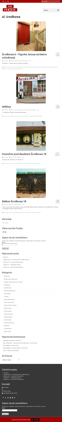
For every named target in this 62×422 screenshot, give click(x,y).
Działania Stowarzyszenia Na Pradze (13, 282)
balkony (7, 212)
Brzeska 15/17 (15, 345)
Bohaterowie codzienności (10, 279)
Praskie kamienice (17, 60)
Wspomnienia (7, 331)
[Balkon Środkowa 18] (31, 183)
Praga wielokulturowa (9, 299)
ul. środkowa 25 (32, 116)
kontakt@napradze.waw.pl (10, 393)
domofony (8, 163)
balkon (4, 212)
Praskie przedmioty (9, 322)
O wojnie (6, 296)
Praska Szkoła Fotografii (10, 305)
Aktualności (7, 276)
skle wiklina (12, 116)
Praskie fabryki (25, 109)
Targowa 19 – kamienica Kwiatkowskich (13, 267)
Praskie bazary (8, 308)
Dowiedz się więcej (45, 419)
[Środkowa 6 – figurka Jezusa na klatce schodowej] (31, 36)
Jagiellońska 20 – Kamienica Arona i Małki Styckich (16, 259)
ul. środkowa (9, 68)
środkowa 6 (4, 68)
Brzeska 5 (5, 257)
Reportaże (6, 325)
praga (8, 116)
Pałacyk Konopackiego (13, 350)
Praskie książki (7, 319)
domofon (4, 163)
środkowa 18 (22, 212)
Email (4, 242)
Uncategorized (7, 328)
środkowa (16, 116)
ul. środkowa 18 (30, 163)
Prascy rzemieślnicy (18, 109)
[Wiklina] (31, 88)
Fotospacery (7, 285)
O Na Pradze (7, 293)
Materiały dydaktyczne (9, 290)
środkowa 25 (20, 116)
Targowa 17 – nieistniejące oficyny (12, 264)
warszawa (14, 68)
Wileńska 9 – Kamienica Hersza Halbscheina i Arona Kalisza (22, 343)
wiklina (40, 116)
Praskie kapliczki (24, 60)
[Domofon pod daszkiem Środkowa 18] (31, 135)
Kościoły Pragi (7, 287)
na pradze (5, 116)
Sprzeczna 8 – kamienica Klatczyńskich (13, 262)
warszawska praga (19, 68)
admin (6, 60)
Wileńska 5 (18, 340)
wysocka (39, 163)
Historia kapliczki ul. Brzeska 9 (20, 348)
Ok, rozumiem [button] (35, 419)
